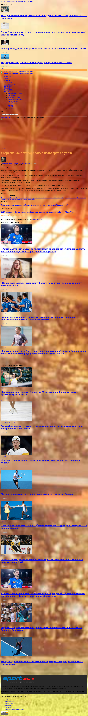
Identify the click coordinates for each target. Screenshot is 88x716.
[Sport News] (17, 2)
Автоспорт (8, 90)
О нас (6, 700)
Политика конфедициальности (15, 709)
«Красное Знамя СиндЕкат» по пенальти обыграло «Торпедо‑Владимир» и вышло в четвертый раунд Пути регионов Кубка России (43, 352)
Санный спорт (13, 103)
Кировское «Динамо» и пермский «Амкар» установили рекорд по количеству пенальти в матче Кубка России (38, 318)
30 (1, 325)
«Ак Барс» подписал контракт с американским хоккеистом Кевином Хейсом (44, 48)
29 (1, 636)
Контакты (7, 707)
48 (1, 534)
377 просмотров (6, 163)
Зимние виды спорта (15, 93)
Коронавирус (12, 95)
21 (1, 360)
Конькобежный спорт (15, 99)
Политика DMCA (9, 702)
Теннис (7, 88)
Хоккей (7, 80)
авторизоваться (37, 219)
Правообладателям (10, 703)
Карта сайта (8, 705)
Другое (6, 92)
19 (1, 469)
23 (1, 435)
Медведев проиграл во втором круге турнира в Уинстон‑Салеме (36, 62)
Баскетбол (8, 82)
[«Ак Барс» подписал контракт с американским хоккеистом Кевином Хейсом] (5, 45)
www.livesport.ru (15, 194)
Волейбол (8, 86)
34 (1, 257)
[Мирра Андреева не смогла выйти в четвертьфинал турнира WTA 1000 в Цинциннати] (16, 656)
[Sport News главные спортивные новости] (18, 683)
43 (1, 568)
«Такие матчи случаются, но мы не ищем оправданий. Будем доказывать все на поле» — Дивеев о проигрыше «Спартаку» (43, 250)
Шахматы (11, 107)
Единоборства (9, 84)
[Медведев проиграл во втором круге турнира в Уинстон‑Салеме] (5, 59)
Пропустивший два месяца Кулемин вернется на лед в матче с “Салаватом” (34, 205)
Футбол (7, 78)
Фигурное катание (14, 97)
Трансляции (12, 109)
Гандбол (10, 105)
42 (1, 670)
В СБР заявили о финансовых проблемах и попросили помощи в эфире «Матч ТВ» (37, 212)
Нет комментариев (23, 163)
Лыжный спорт (13, 101)
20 (1, 400)
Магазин (7, 77)
